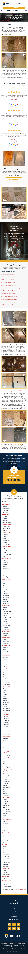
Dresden (5, 777)
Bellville (5, 835)
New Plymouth (6, 874)
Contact (14, 914)
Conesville (5, 534)
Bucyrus (5, 548)
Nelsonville (5, 520)
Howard (5, 680)
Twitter (18, 924)
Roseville (5, 793)
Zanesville (5, 795)
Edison (4, 762)
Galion (4, 552)
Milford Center (6, 862)
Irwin (4, 860)
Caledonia (5, 738)
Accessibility (7, 945)
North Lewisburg (7, 528)
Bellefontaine (6, 718)
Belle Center (6, 716)
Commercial (14, 906)
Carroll (4, 587)
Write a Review (2, 10)
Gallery (14, 908)
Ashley (4, 560)
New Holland (6, 827)
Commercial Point (7, 825)
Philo (4, 791)
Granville (5, 694)
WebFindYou (18, 951)
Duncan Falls (6, 779)
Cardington (5, 760)
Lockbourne (6, 621)
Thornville (5, 817)
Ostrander (5, 570)
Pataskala (5, 706)
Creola (4, 870)
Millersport (5, 593)
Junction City (6, 805)
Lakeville (5, 665)
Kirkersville (6, 702)
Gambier (5, 678)
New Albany (6, 623)
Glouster (5, 516)
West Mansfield (6, 728)
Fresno (4, 538)
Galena (4, 566)
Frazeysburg (6, 781)
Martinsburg (6, 682)
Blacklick (5, 607)
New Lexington (6, 809)
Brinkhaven (6, 671)
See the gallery (14, 179)
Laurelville (5, 647)
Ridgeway (5, 643)
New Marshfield (7, 522)
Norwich (5, 789)
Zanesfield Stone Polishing (9, 279)
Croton (4, 690)
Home (14, 900)
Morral (4, 744)
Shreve (4, 878)
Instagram (9, 924)
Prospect (5, 748)
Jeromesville (6, 508)
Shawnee (5, 813)
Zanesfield (5, 730)
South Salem (6, 856)
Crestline (5, 550)
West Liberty (6, 726)
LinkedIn (14, 928)
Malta (4, 754)
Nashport (5, 785)
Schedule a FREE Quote (14, 8)
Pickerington (6, 595)
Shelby (4, 842)
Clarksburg (5, 848)
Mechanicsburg (6, 526)
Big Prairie (5, 657)
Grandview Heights (7, 617)
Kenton (4, 639)
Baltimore (5, 584)
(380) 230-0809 (13, 11)
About (14, 911)
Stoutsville (5, 601)
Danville (5, 675)
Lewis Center (6, 568)
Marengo (5, 765)
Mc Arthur (5, 872)
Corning (5, 799)
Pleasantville (6, 597)
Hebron (5, 698)
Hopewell (5, 783)
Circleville (5, 823)
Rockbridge (6, 651)
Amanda (5, 582)
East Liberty (6, 720)
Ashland (5, 506)
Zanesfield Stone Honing (9, 277)
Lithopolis (5, 591)
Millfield (5, 518)
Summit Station (6, 710)
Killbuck (5, 663)
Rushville (5, 599)
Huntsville (5, 722)
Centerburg (5, 673)
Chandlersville (6, 775)
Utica (4, 712)
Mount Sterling (6, 734)
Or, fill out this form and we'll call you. (14, 482)
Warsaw (5, 542)
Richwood (5, 866)
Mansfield (5, 840)
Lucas (4, 839)
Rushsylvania (6, 724)
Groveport (5, 619)
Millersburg (5, 667)
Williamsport (6, 831)
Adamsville (5, 772)
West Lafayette (6, 544)
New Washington (7, 554)
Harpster (5, 882)
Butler (4, 837)
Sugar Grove (6, 603)
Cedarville (5, 633)
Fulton (4, 764)
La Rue (4, 740)
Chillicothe (5, 847)
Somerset (5, 815)
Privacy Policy (14, 945)
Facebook (14, 924)
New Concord (6, 787)
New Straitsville (7, 811)
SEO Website (10, 951)
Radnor (4, 574)
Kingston (5, 852)
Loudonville (6, 510)
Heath (4, 696)
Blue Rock (5, 773)
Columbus (5, 562)
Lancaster (5, 589)
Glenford (5, 803)
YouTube (9, 928)
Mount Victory (6, 641)
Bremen (5, 585)
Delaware (5, 564)
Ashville (5, 821)
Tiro (4, 556)
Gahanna (5, 615)
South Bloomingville (8, 653)
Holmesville (6, 661)
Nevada (5, 884)
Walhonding (6, 540)
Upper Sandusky (7, 886)
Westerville (5, 578)
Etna (4, 692)
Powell (4, 572)
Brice (4, 609)
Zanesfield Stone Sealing (8, 274)
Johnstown (5, 700)
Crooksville (5, 801)
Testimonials (14, 917)
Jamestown (5, 635)
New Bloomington (7, 746)
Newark (5, 704)
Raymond (5, 864)
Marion (4, 742)
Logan (4, 649)
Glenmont (5, 659)
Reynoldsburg (6, 625)
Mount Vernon (6, 684)
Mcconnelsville (6, 756)
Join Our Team (14, 919)
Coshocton (5, 536)
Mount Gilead (6, 767)
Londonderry (6, 854)
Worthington (6, 629)
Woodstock (5, 530)
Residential (14, 903)
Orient (4, 829)
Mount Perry (6, 807)
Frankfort (5, 850)
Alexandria (5, 688)
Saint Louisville (6, 708)
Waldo (4, 750)
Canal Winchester (7, 611)
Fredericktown (6, 676)
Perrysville (5, 512)
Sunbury (5, 576)
